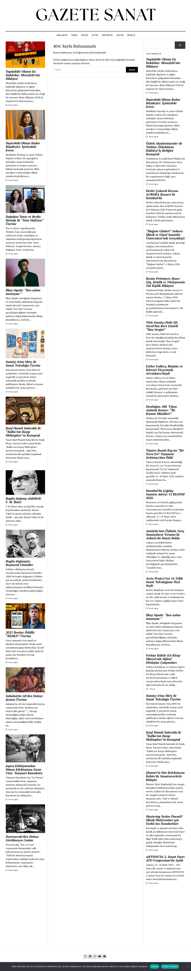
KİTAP (95, 35)
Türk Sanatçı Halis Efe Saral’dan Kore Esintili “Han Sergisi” (162, 326)
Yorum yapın (13, 105)
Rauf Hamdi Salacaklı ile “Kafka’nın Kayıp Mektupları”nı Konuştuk (23, 431)
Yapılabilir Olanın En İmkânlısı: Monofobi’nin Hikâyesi (23, 75)
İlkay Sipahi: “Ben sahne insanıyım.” (23, 292)
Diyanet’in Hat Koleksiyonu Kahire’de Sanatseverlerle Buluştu (165, 776)
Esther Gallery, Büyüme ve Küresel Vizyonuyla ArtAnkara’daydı (164, 369)
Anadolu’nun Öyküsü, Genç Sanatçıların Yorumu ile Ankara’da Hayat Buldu (165, 534)
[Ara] (180, 45)
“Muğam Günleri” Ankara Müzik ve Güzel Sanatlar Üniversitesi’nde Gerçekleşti (165, 234)
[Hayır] (187, 966)
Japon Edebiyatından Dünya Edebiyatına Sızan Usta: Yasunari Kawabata (24, 769)
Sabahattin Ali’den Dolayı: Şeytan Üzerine (24, 697)
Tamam (154, 966)
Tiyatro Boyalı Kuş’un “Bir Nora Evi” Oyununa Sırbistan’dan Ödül (165, 454)
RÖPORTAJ (107, 35)
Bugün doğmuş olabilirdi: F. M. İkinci (24, 500)
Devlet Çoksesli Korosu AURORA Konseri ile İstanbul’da (162, 194)
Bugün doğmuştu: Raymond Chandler (19, 563)
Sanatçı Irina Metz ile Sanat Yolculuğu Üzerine (23, 363)
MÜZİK (84, 35)
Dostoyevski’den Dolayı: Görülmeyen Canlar (22, 838)
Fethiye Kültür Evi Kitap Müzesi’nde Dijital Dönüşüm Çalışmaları (163, 659)
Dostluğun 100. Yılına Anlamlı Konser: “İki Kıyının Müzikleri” (161, 410)
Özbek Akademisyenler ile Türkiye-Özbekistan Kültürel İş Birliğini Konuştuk (164, 149)
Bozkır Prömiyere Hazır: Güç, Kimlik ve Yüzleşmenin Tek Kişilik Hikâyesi (165, 282)
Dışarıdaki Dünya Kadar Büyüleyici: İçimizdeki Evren (23, 146)
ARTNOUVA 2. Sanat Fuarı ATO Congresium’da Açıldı (165, 858)
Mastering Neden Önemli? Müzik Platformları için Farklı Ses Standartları (164, 820)
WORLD (131, 35)
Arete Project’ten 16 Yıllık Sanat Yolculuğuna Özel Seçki (164, 582)
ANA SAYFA (62, 35)
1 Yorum (151, 689)
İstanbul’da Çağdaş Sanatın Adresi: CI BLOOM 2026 (165, 494)
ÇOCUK (120, 35)
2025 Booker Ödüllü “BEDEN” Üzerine (20, 634)
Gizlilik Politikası (170, 966)
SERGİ (74, 35)
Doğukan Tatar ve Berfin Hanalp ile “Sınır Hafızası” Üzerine (24, 220)
